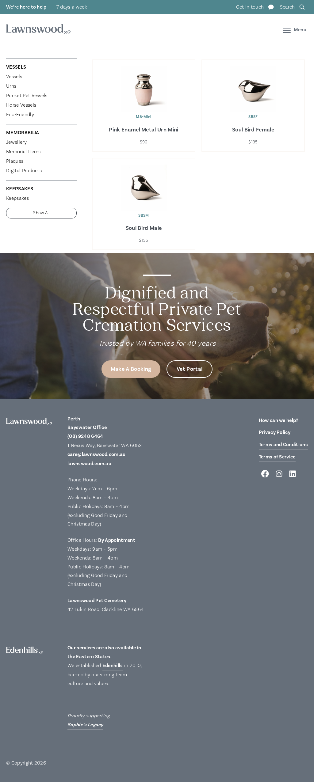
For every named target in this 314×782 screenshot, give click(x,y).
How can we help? (279, 420)
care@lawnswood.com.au (96, 454)
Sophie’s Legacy (85, 725)
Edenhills (112, 665)
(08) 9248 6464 (85, 436)
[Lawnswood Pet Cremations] (38, 30)
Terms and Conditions (283, 445)
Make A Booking (131, 369)
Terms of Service (277, 457)
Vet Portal (189, 369)
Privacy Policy (274, 432)
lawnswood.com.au (89, 464)
